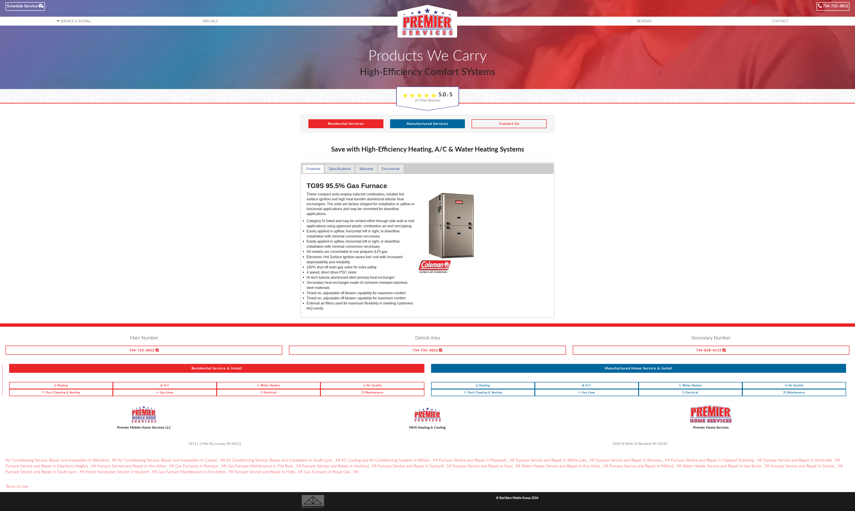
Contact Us (509, 124)
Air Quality (374, 385)
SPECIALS (210, 21)
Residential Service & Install (216, 368)
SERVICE (75, 21)
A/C (166, 385)
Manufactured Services (427, 124)
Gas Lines (166, 392)
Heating (62, 385)
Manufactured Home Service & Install (638, 368)
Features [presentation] (313, 169)
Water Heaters (270, 385)
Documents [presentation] (391, 169)
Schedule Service (23, 6)
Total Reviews (427, 100)
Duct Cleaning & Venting (62, 392)
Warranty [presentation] (366, 169)
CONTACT (780, 21)
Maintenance (373, 392)
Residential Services (346, 124)
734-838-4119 (709, 350)
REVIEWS (644, 21)
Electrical (270, 392)
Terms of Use (17, 487)
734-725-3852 (835, 6)
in (61, 460)
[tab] (313, 168)
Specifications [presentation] (340, 169)
